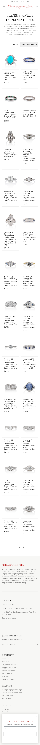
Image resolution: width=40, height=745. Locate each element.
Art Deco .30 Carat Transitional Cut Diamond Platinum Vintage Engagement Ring (10, 524)
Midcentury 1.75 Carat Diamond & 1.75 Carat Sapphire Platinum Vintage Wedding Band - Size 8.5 (29, 363)
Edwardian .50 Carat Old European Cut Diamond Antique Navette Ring (10, 153)
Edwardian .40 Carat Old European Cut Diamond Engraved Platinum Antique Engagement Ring (29, 155)
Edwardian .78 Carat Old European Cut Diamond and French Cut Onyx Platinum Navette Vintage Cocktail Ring (10, 238)
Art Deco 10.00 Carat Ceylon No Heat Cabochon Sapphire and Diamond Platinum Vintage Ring (29, 404)
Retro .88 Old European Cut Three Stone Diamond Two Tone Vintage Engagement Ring (29, 280)
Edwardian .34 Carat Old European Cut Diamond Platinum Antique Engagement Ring (29, 196)
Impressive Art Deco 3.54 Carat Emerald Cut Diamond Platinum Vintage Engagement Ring (10, 196)
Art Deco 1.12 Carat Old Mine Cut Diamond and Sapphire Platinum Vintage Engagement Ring (10, 280)
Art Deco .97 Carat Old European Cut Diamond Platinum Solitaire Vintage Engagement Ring (10, 363)
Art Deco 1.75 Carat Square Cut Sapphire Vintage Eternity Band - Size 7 (29, 75)
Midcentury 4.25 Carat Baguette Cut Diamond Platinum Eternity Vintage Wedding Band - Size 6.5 (10, 404)
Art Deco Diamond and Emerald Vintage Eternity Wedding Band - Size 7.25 (10, 114)
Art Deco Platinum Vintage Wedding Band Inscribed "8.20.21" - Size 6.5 (29, 113)
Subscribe (20, 734)
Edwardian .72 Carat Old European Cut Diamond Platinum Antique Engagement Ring (29, 444)
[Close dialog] (36, 716)
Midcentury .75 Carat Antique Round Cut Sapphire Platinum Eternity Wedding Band (29, 236)
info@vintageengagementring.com (19, 608)
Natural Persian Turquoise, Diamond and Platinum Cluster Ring (10, 75)
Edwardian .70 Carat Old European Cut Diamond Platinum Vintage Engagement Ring (29, 485)
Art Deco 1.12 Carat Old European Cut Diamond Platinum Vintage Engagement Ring (10, 485)
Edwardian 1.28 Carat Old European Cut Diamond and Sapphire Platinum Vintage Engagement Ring (29, 322)
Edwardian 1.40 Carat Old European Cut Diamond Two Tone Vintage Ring (10, 320)
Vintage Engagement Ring (13, 565)
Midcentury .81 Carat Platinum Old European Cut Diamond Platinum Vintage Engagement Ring (29, 525)
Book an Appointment (10, 618)
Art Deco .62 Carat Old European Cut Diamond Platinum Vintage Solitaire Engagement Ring (10, 444)
